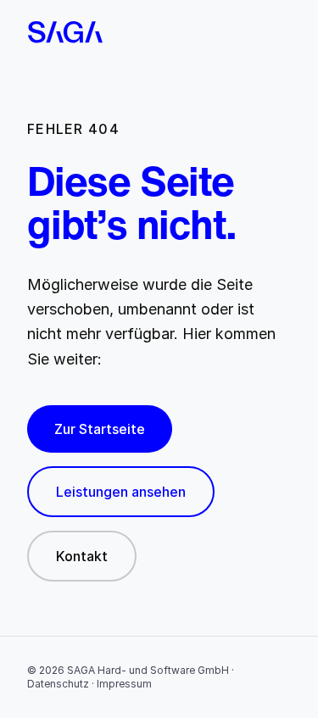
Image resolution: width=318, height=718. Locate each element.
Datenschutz (58, 683)
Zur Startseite (99, 428)
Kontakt (82, 556)
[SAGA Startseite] (159, 32)
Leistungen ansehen (121, 491)
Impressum (124, 683)
